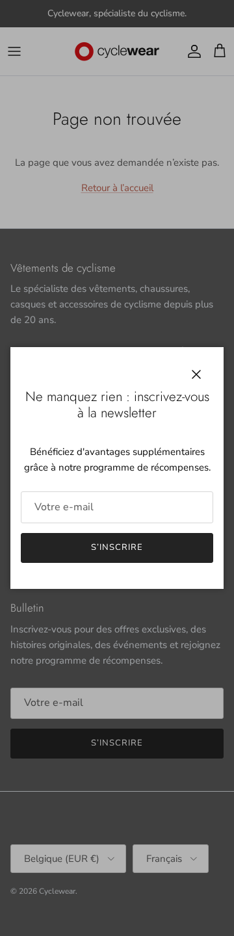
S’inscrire (117, 547)
